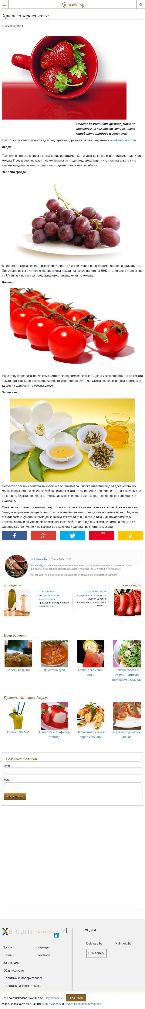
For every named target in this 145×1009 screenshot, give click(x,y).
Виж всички (96, 953)
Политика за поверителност (83, 1004)
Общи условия (52, 1004)
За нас (8, 947)
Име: (7, 765)
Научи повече (54, 998)
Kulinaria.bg (40, 559)
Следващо (132, 585)
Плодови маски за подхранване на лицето (91, 593)
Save (103, 532)
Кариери (43, 947)
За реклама (11, 962)
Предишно (13, 585)
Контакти (44, 955)
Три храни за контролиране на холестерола (49, 595)
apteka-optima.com (123, 140)
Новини (8, 955)
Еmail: (8, 780)
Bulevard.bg (94, 943)
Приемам (76, 998)
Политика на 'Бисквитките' (21, 985)
